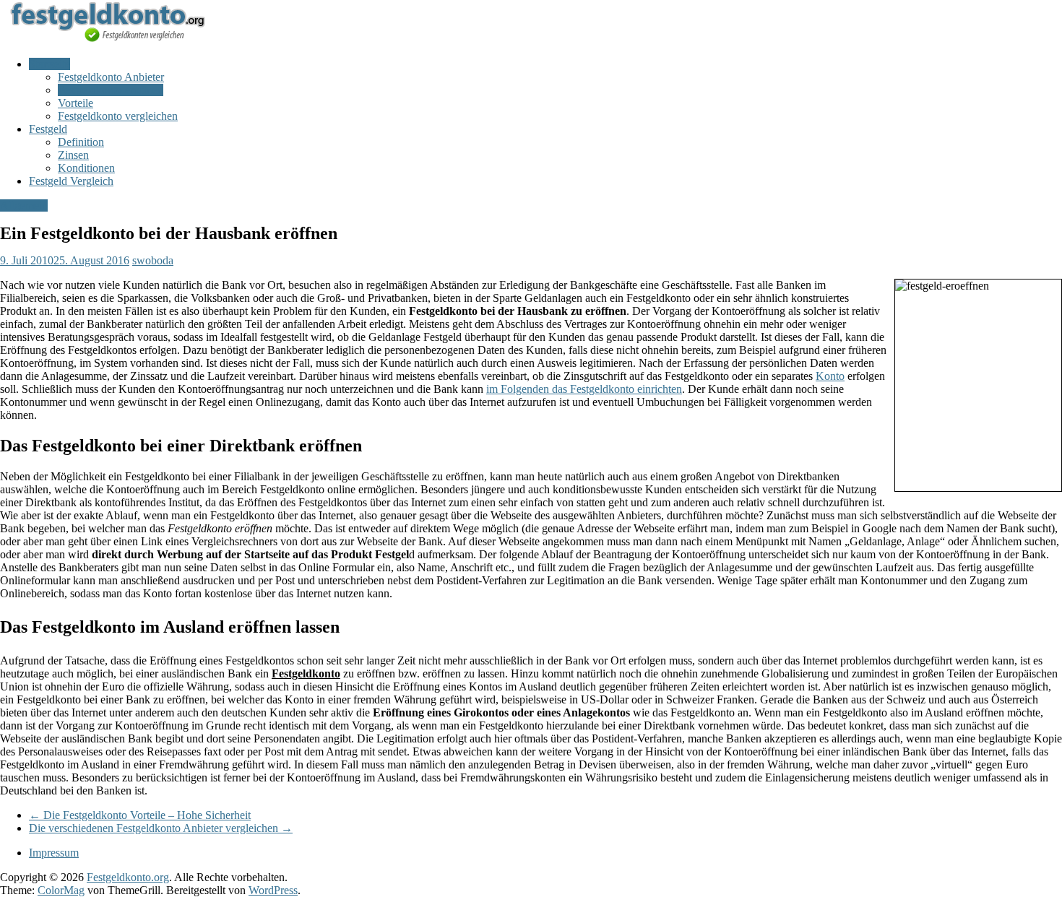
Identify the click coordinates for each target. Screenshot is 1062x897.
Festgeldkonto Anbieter (111, 77)
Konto (830, 376)
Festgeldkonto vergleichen (118, 116)
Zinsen (73, 155)
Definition (81, 142)
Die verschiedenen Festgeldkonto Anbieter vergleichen (161, 828)
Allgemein (24, 205)
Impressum (54, 852)
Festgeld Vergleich (71, 181)
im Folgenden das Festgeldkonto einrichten (584, 389)
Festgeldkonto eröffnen (110, 90)
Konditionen (86, 168)
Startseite (49, 64)
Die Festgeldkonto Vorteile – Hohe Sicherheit (140, 815)
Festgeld (48, 129)
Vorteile (75, 103)
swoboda (152, 260)
